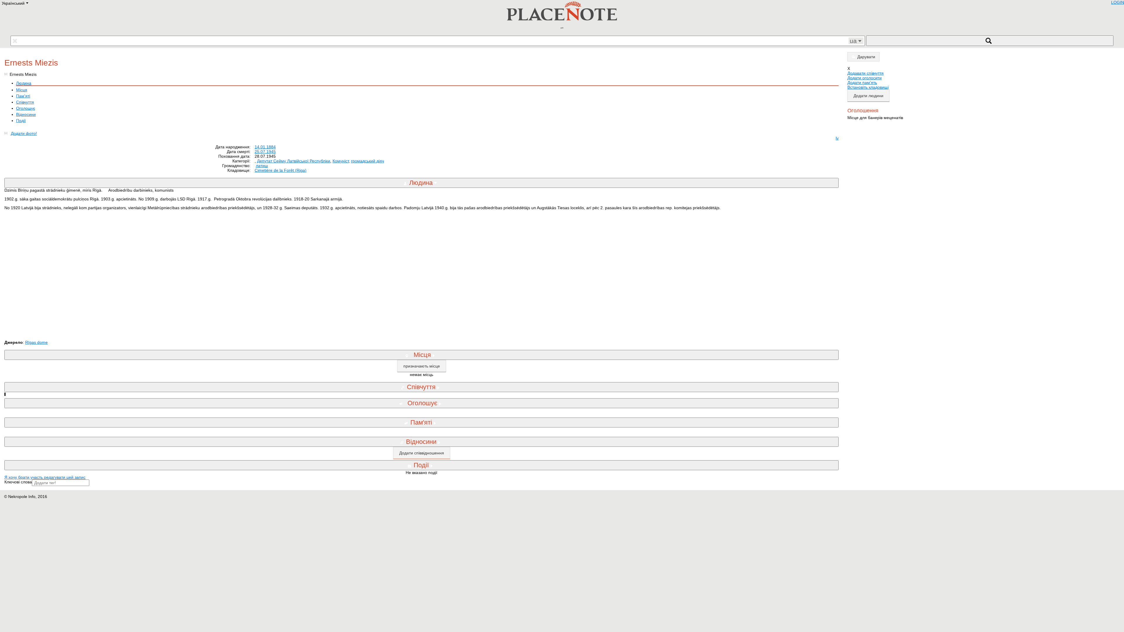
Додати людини (868, 95)
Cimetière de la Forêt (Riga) (280, 170)
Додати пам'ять (862, 82)
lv (837, 138)
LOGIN (1117, 2)
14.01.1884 (265, 147)
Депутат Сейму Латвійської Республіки (293, 161)
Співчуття (25, 102)
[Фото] (7, 133)
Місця (21, 89)
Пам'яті (23, 96)
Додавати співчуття (865, 73)
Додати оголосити (864, 77)
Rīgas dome (36, 342)
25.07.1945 (265, 151)
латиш (262, 165)
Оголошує (25, 108)
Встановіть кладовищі (868, 87)
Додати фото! (24, 133)
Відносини (26, 114)
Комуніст (341, 161)
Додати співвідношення (421, 453)
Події (21, 120)
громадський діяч (367, 161)
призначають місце (421, 366)
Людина (23, 83)
